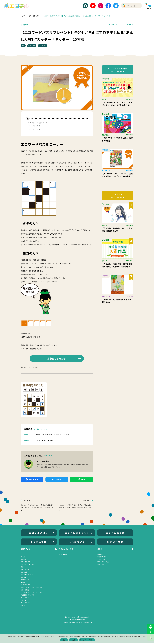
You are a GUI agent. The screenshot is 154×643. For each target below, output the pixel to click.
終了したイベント (26, 603)
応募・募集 (31, 46)
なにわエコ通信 (25, 585)
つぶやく (58, 479)
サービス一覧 (101, 559)
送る (83, 479)
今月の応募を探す (34, 16)
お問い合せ (100, 564)
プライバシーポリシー (104, 562)
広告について (77, 541)
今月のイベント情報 (66, 549)
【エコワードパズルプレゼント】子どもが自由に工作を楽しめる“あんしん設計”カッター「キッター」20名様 (76, 16)
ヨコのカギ (36, 129)
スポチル (23, 600)
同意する (64, 640)
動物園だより (25, 580)
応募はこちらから (56, 358)
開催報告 (23, 582)
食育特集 (23, 577)
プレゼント (42, 46)
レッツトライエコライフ (28, 564)
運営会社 (100, 554)
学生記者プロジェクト (27, 595)
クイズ (23, 557)
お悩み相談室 (25, 590)
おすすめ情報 (25, 569)
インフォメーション (27, 575)
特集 (22, 567)
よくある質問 (38, 541)
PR (21, 554)
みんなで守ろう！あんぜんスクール (31, 587)
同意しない (73, 640)
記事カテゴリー (26, 549)
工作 (23, 46)
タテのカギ (36, 126)
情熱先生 (23, 559)
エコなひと (24, 572)
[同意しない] (151, 638)
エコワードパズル (114, 25)
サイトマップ (101, 557)
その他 (23, 605)
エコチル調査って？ (77, 532)
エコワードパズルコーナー (39, 123)
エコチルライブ (25, 562)
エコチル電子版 (115, 532)
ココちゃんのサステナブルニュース (31, 592)
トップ (23, 16)
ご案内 (99, 549)
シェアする (33, 479)
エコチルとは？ (38, 532)
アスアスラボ (25, 598)
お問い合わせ (115, 541)
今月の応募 (63, 554)
